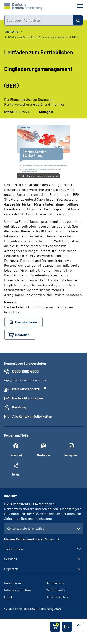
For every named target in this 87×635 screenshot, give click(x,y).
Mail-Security (55, 590)
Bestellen (22, 335)
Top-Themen (13, 549)
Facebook (16, 455)
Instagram (71, 455)
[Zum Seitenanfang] (79, 627)
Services (10, 559)
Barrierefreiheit (57, 597)
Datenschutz (55, 583)
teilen (16, 474)
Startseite (11, 31)
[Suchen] (78, 20)
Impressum (12, 583)
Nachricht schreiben (27, 398)
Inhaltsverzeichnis (17, 590)
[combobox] (38, 20)
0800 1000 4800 (25, 371)
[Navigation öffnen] (80, 6)
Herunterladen (26, 322)
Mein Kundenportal (26, 389)
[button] (67, 627)
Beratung (19, 407)
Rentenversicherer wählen (26, 528)
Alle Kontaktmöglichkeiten (32, 416)
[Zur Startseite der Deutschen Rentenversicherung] (23, 6)
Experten (11, 569)
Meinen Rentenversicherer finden (29, 539)
